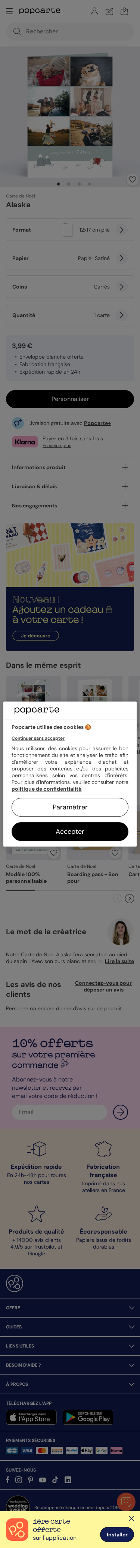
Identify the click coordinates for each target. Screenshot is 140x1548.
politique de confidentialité (46, 788)
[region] (69, 774)
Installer (117, 1534)
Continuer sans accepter (38, 738)
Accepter (70, 831)
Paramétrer (70, 807)
